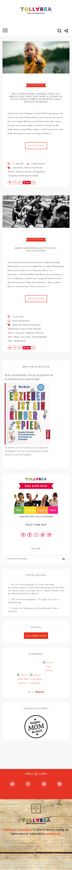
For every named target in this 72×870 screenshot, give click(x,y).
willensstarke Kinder (28, 175)
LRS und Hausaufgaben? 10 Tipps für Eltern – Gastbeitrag (34, 601)
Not (22, 336)
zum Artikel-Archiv (36, 635)
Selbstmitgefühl (39, 336)
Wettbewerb (19, 340)
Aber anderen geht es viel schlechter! (36, 249)
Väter (10, 340)
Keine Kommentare (21, 320)
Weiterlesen (36, 145)
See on (31, 691)
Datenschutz (26, 829)
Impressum (9, 829)
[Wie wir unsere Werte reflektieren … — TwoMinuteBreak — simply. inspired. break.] (23, 679)
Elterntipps (36, 85)
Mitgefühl (29, 332)
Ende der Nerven (24, 171)
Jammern (20, 332)
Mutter (17, 336)
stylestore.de (53, 833)
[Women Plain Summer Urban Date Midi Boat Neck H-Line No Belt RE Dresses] (49, 667)
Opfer (28, 336)
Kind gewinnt (39, 171)
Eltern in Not (26, 328)
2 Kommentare (38, 163)
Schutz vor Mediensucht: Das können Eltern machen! (33, 610)
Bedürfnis (17, 324)
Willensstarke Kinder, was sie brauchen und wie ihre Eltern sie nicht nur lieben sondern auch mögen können (36, 97)
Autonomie (18, 167)
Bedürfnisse (13, 328)
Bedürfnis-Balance (31, 324)
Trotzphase (13, 175)
